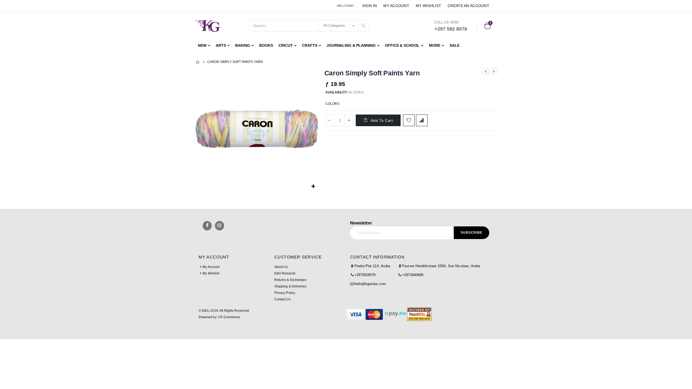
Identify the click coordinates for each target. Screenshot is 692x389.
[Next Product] (493, 71)
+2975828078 (365, 275)
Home (198, 62)
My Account (396, 6)
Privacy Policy (284, 293)
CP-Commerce (229, 317)
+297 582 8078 (450, 29)
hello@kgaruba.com (370, 284)
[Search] (363, 25)
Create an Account (468, 6)
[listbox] (347, 104)
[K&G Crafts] (208, 25)
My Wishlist (428, 6)
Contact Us (282, 299)
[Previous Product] (486, 71)
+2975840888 (412, 275)
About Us (281, 267)
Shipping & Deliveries (290, 286)
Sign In (369, 6)
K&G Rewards (284, 273)
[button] (313, 186)
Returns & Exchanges (290, 280)
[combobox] (308, 25)
